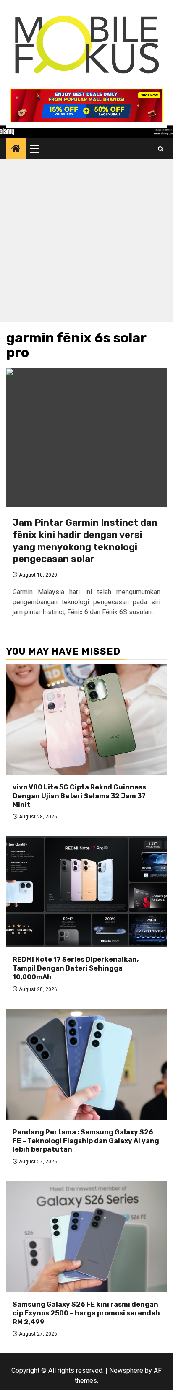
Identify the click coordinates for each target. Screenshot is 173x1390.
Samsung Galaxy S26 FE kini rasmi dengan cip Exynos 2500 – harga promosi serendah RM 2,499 (86, 1313)
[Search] (160, 149)
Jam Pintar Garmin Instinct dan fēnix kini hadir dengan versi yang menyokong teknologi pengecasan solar (85, 540)
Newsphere (126, 1370)
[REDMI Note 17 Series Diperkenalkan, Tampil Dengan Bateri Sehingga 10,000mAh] (86, 891)
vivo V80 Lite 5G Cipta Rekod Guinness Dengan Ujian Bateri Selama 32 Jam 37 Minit (79, 796)
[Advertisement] (86, 242)
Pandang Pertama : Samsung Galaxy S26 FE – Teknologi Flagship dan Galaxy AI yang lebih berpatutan (86, 1141)
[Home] (16, 149)
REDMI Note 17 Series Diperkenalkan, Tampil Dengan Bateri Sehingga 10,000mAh (76, 968)
